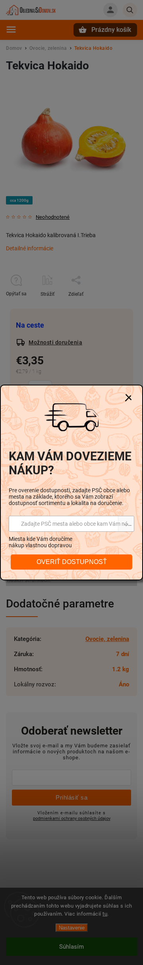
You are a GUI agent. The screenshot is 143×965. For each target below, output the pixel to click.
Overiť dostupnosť (72, 561)
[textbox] (71, 523)
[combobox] (71, 524)
